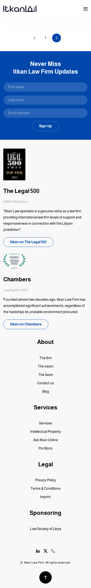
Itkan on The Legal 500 (28, 242)
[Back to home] (19, 9)
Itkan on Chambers (26, 324)
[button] (85, 9)
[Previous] (34, 38)
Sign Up (45, 126)
